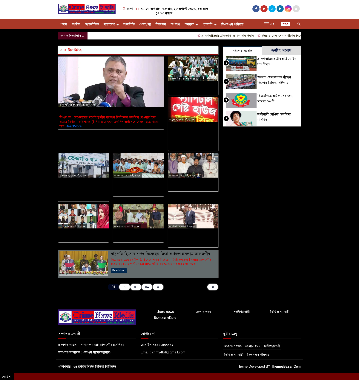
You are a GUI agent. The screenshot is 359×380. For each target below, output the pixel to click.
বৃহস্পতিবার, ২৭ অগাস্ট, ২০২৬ (74, 105)
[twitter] (264, 8)
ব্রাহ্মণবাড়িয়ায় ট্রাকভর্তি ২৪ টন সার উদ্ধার (218, 35)
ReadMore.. (74, 126)
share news (165, 312)
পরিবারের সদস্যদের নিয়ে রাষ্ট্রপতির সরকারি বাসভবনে (134, 235)
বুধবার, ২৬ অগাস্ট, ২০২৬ (182, 119)
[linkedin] (280, 8)
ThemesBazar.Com (286, 366)
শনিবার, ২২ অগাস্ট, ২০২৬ (182, 226)
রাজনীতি (129, 24)
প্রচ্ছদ (63, 24)
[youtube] (288, 8)
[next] (158, 287)
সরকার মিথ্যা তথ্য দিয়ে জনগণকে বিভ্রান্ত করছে (186, 184)
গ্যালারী (207, 24)
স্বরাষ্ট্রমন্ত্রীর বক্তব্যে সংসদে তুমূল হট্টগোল (192, 88)
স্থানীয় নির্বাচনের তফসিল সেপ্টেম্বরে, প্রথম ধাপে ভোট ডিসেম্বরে (108, 111)
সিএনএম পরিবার (232, 24)
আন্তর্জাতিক (92, 24)
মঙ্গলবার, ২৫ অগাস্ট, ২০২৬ (73, 175)
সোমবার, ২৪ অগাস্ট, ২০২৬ (128, 175)
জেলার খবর (203, 312)
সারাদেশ (109, 24)
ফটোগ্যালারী (242, 312)
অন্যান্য (189, 24)
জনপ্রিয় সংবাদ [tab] (281, 50)
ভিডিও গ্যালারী (280, 312)
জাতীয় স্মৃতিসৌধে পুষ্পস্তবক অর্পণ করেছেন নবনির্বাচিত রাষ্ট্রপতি (189, 238)
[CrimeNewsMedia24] (87, 9)
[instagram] (272, 8)
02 (124, 287)
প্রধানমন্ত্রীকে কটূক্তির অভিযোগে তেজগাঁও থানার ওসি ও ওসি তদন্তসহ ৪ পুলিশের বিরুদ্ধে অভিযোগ (82, 189)
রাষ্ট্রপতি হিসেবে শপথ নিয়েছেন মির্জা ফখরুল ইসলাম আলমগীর (160, 254)
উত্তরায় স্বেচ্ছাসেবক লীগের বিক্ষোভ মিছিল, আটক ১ (285, 35)
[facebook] (256, 8)
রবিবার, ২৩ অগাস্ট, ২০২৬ (127, 226)
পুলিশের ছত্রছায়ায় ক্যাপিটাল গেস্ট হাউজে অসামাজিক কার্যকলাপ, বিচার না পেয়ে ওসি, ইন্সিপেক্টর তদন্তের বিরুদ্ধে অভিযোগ (192, 136)
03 (135, 287)
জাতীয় (76, 24)
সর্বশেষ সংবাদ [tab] (242, 51)
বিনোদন (161, 24)
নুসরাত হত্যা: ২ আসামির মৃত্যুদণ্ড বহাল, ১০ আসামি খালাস (83, 235)
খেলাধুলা (145, 24)
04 (147, 287)
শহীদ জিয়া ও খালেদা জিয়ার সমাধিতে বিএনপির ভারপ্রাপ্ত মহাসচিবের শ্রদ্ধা (135, 187)
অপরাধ (175, 24)
